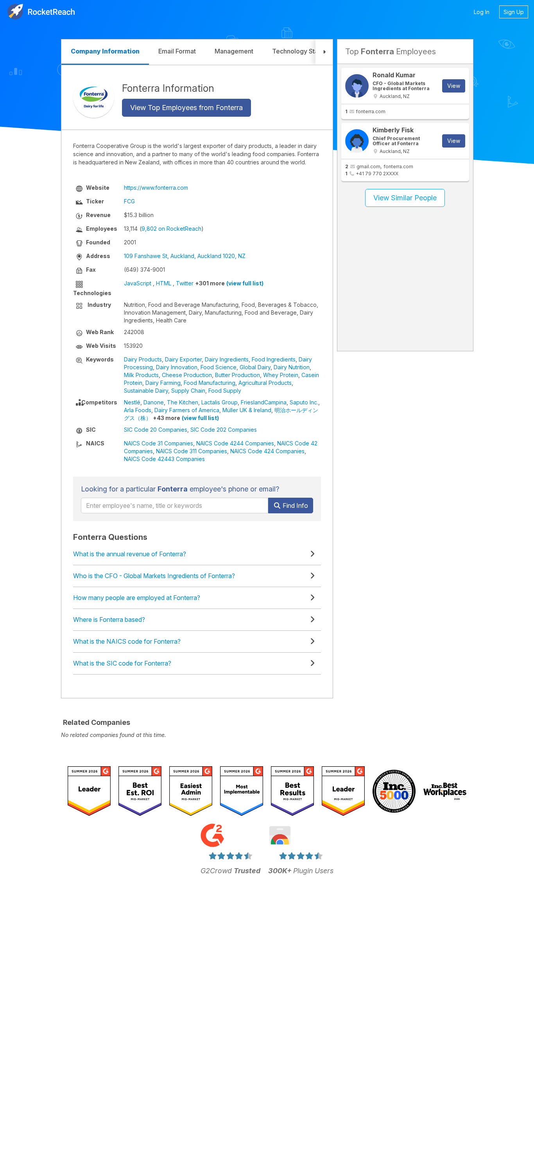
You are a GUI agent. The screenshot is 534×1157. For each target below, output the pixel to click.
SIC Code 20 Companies (155, 429)
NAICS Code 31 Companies (158, 443)
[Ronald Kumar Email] (357, 86)
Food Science (219, 367)
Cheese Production (187, 375)
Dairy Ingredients (227, 359)
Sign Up (514, 12)
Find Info (294, 505)
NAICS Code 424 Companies (267, 451)
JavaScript (137, 283)
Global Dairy (255, 367)
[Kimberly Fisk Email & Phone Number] (357, 141)
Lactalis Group (219, 402)
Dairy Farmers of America (186, 410)
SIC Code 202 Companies (223, 429)
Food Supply (224, 390)
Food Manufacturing (209, 382)
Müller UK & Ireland (246, 410)
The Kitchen (182, 402)
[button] (324, 52)
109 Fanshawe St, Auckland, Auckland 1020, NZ (184, 256)
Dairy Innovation (176, 367)
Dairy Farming (163, 382)
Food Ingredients (274, 359)
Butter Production (237, 375)
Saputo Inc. (304, 402)
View (453, 85)
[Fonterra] (93, 97)
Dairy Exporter (183, 359)
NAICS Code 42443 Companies (164, 459)
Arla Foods (137, 410)
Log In (481, 12)
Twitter (185, 283)
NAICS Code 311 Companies (191, 451)
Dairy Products (143, 359)
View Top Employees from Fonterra (186, 107)
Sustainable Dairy (146, 390)
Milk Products (141, 375)
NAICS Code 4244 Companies (235, 443)
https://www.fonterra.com (156, 187)
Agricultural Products (265, 382)
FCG (129, 201)
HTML (163, 283)
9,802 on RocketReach (171, 228)
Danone (153, 402)
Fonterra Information (168, 88)
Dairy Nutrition (292, 367)
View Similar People (405, 198)
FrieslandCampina (264, 402)
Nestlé (132, 402)
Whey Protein (280, 375)
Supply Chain (188, 390)
